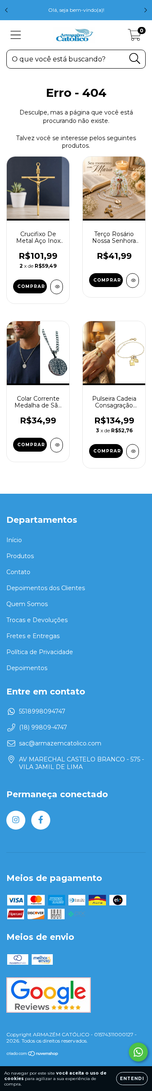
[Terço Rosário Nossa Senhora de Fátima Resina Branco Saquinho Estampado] (132, 280)
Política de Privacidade (39, 652)
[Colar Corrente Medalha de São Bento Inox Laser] (56, 445)
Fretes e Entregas (33, 636)
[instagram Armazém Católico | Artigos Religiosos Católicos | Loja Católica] (15, 820)
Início (14, 540)
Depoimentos (26, 668)
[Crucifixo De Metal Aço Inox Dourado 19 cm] (56, 286)
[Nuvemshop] (32, 1054)
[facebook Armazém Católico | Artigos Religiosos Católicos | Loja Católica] (40, 820)
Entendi (132, 1078)
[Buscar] (135, 59)
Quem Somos (27, 604)
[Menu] (15, 35)
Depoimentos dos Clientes (45, 588)
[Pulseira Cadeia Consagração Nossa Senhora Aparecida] (132, 451)
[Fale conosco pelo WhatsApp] (138, 1052)
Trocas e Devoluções (37, 620)
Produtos (20, 556)
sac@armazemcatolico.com (60, 743)
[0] (134, 37)
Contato (18, 572)
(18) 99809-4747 (43, 727)
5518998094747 (42, 711)
